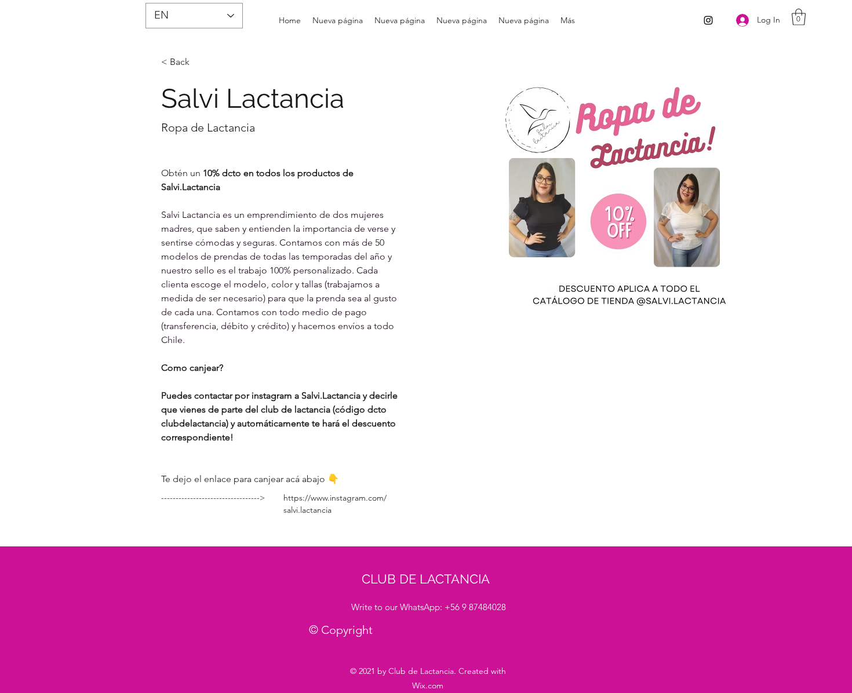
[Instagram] (708, 20)
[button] (799, 17)
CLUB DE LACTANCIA (426, 578)
